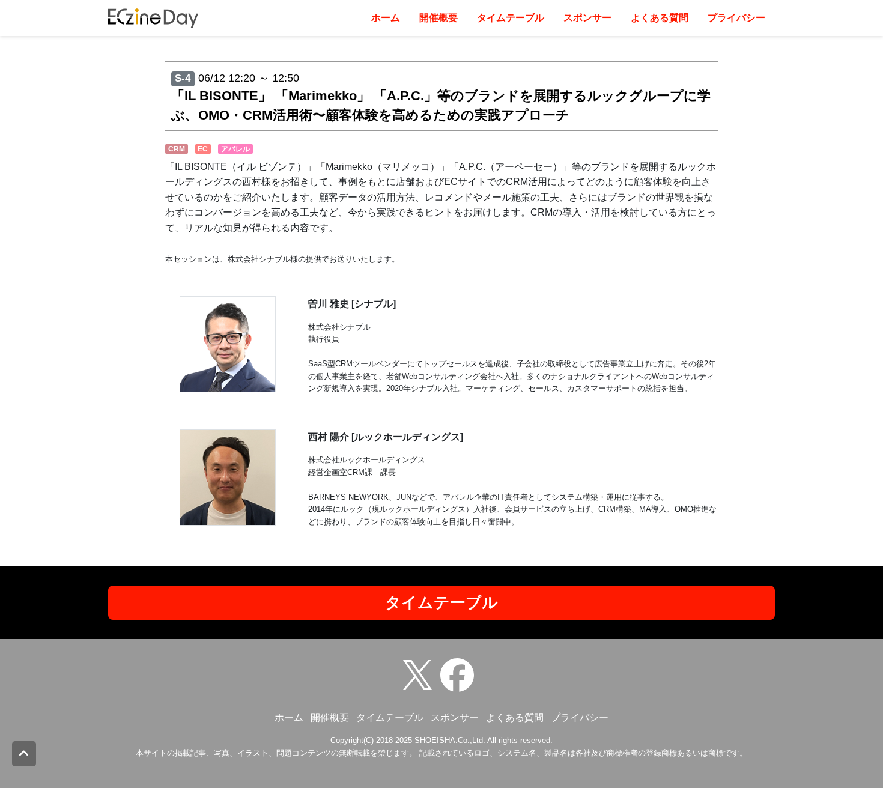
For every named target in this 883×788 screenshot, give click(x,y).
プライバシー (736, 18)
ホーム (385, 18)
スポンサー (587, 18)
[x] (420, 674)
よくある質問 (659, 18)
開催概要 (438, 18)
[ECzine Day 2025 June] (460, 674)
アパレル (235, 149)
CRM (176, 149)
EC (203, 149)
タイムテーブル (510, 18)
